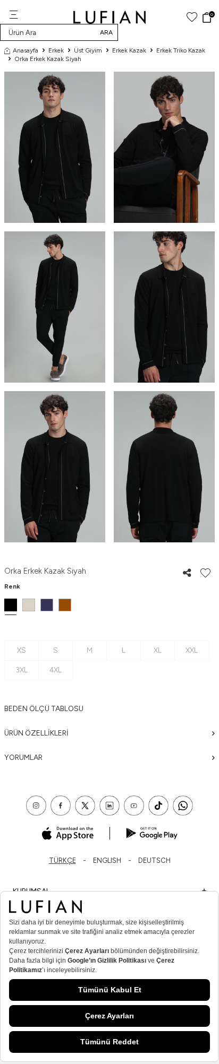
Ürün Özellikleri (36, 733)
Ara (106, 32)
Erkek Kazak (129, 50)
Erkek (56, 50)
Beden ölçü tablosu (43, 708)
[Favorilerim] (192, 17)
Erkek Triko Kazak (180, 50)
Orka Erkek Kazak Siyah (47, 59)
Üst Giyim (88, 50)
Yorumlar (23, 757)
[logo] (109, 17)
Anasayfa (25, 50)
